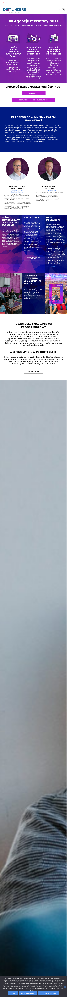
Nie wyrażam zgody (28, 993)
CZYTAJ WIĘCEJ (51, 266)
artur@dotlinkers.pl (49, 190)
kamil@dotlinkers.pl (17, 192)
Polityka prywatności (48, 993)
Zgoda (13, 993)
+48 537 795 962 (17, 190)
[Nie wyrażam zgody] (65, 987)
